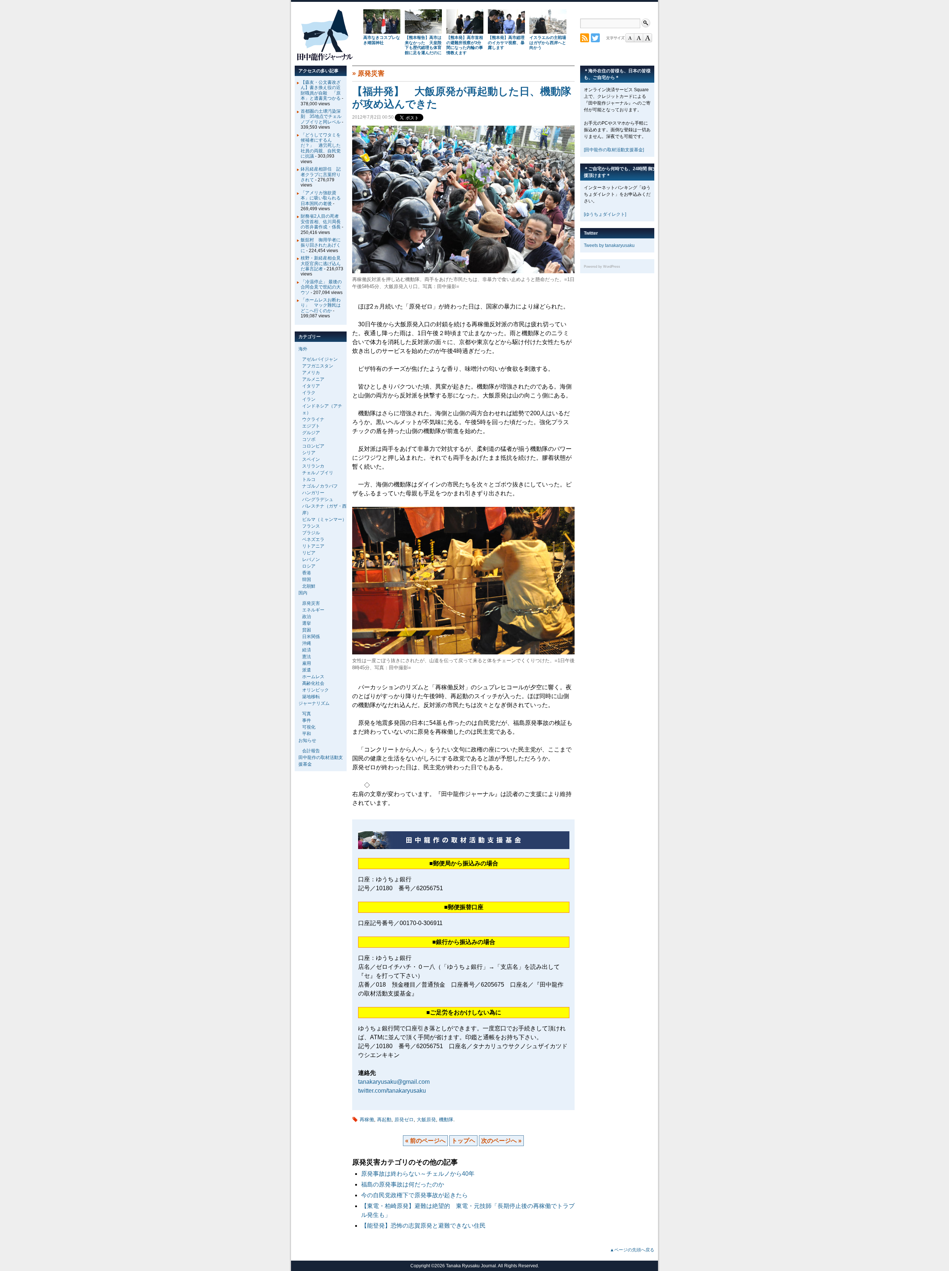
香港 (306, 572)
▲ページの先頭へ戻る (632, 1249)
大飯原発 (426, 1119)
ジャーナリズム (314, 703)
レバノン (311, 559)
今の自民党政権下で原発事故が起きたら (414, 1195)
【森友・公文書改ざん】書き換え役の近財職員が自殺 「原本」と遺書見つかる (321, 90)
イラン (308, 399)
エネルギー (313, 610)
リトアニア (313, 546)
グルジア (311, 432)
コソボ (308, 439)
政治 (306, 616)
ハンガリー (313, 492)
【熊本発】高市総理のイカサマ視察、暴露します (506, 42)
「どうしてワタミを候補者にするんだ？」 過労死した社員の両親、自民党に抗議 (321, 145)
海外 (302, 348)
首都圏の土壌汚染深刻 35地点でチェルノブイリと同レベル (321, 117)
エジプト (311, 426)
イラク (308, 392)
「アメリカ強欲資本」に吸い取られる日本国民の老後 (321, 198)
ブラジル (311, 532)
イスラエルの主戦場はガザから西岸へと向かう (547, 42)
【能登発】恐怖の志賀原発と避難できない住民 (426, 1225)
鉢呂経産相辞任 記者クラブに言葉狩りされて (321, 174)
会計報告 (311, 750)
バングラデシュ (317, 499)
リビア (308, 552)
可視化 (308, 727)
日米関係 (311, 636)
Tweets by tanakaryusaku (609, 245)
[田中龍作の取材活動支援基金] (614, 149)
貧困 (306, 630)
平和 (306, 733)
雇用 (306, 663)
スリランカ (313, 466)
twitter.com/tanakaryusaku (392, 1090)
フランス (311, 526)
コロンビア (313, 446)
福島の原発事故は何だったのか (402, 1184)
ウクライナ (313, 419)
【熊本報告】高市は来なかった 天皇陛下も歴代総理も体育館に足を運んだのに (423, 45)
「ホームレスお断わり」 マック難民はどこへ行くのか (321, 305)
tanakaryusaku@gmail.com (394, 1082)
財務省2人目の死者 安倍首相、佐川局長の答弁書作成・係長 (322, 222)
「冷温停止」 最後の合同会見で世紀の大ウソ (321, 287)
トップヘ (463, 1141)
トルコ (308, 479)
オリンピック (315, 690)
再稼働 (367, 1119)
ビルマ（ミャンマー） (324, 519)
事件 (306, 720)
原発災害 (371, 73)
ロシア (308, 566)
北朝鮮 (308, 586)
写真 (306, 713)
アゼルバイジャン (320, 359)
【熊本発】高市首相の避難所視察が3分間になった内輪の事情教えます (464, 45)
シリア (308, 452)
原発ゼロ (404, 1119)
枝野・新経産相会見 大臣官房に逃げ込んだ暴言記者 (323, 263)
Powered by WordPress (602, 266)
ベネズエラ (313, 539)
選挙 (306, 623)
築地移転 (311, 696)
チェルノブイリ (317, 472)
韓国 (306, 579)
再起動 (384, 1119)
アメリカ (311, 372)
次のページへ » (501, 1141)
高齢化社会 (313, 683)
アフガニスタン (317, 366)
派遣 (306, 670)
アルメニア (313, 379)
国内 (302, 592)
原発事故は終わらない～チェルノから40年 (417, 1174)
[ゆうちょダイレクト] (605, 214)
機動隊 (446, 1119)
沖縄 (306, 643)
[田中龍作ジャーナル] (325, 59)
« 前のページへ (425, 1141)
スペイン (311, 459)
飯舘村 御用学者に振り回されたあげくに (321, 245)
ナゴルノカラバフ (320, 486)
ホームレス (313, 676)
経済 (306, 650)
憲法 (306, 656)
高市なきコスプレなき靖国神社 (381, 40)
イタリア (311, 386)
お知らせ (307, 740)
